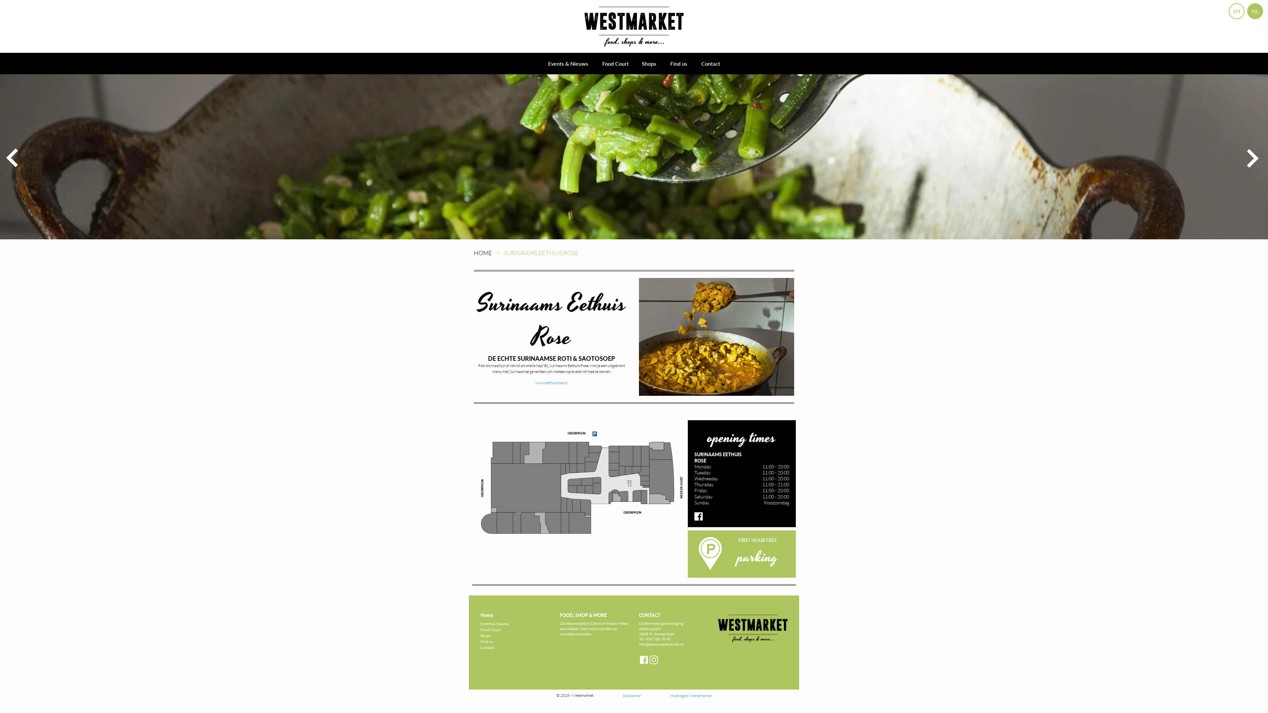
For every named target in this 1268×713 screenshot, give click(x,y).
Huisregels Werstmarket (691, 695)
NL (1255, 11)
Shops (649, 63)
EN (1236, 11)
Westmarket (582, 695)
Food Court (615, 63)
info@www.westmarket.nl (661, 644)
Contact (710, 63)
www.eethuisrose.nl (551, 382)
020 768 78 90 (658, 638)
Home (483, 252)
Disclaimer (632, 695)
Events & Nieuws (568, 63)
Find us (678, 63)
